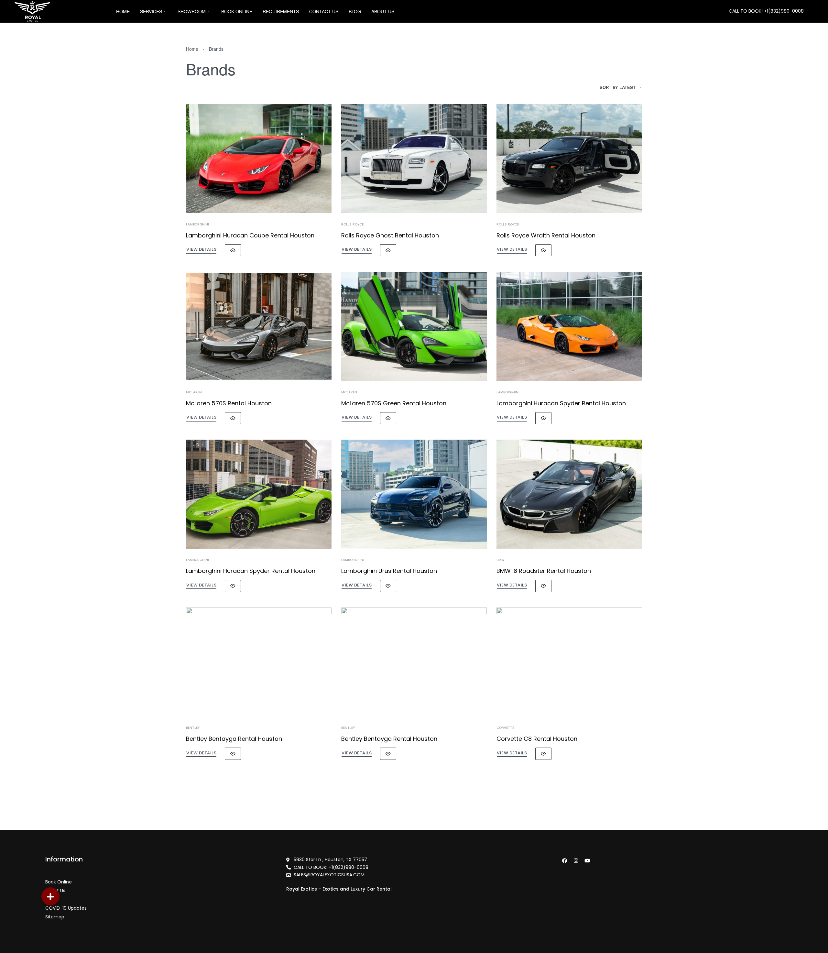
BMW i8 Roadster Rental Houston (543, 571)
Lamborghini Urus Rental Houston (389, 571)
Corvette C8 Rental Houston (536, 739)
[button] (50, 896)
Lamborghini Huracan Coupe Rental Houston (250, 235)
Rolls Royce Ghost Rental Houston (390, 235)
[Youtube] (587, 861)
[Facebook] (564, 861)
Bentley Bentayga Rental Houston (234, 739)
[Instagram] (576, 861)
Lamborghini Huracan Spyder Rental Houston (561, 403)
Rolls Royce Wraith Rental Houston (545, 235)
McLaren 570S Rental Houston (229, 403)
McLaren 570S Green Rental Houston (393, 403)
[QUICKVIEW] (233, 250)
